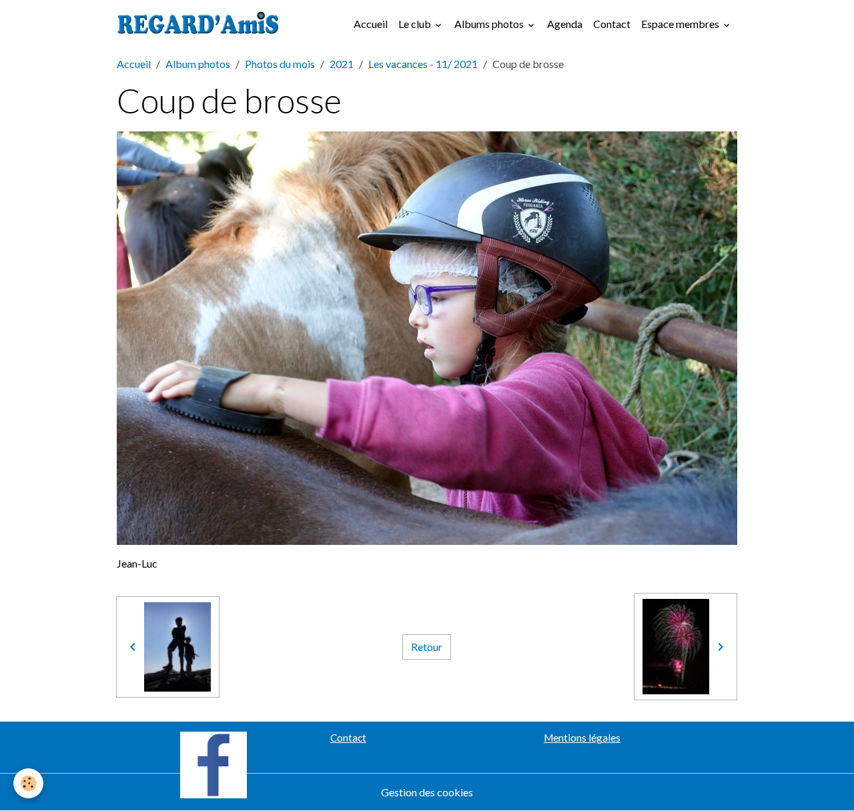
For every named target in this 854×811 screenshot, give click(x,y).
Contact (611, 23)
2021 (342, 63)
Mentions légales (582, 738)
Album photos (197, 63)
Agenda (564, 23)
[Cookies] (28, 783)
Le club (415, 23)
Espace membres (681, 23)
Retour (426, 646)
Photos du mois (280, 63)
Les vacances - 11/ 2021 (423, 63)
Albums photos (490, 23)
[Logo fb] (213, 763)
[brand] (201, 24)
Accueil (371, 23)
